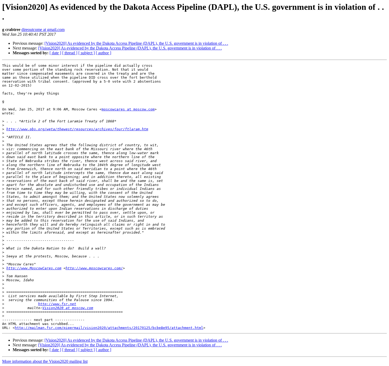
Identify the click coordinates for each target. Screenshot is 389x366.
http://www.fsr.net (57, 304)
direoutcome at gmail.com (43, 29)
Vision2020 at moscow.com (67, 308)
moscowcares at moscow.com (128, 109)
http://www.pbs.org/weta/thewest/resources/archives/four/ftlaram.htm (77, 129)
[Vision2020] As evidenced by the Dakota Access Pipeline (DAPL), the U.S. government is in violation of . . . (136, 43)
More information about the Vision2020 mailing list (45, 361)
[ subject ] (86, 53)
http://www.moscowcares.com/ (94, 268)
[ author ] (103, 53)
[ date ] (55, 53)
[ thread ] (69, 53)
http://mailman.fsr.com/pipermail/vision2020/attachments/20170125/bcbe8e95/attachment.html (109, 328)
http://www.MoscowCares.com (33, 268)
